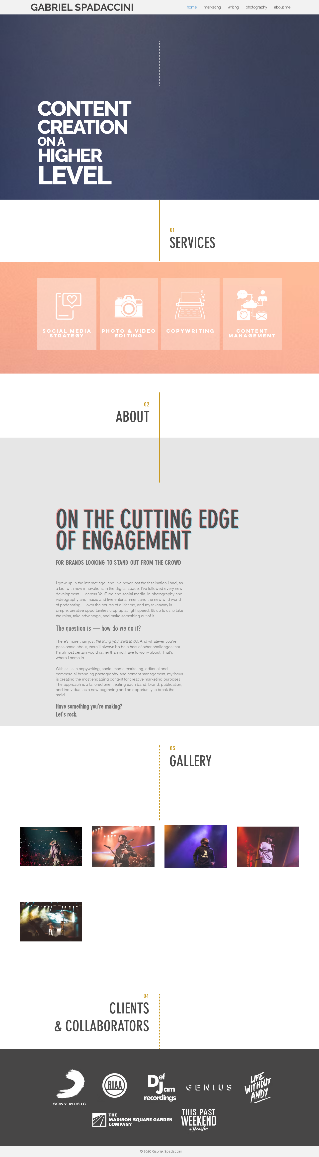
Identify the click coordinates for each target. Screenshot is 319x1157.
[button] (256, 7)
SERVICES (192, 243)
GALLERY (190, 761)
